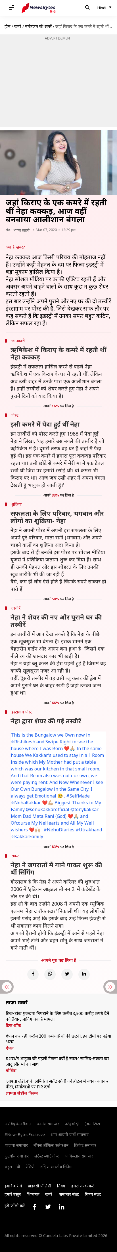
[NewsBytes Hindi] (39, 8)
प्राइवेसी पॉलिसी (39, 1186)
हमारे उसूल (13, 1194)
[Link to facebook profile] (34, 1207)
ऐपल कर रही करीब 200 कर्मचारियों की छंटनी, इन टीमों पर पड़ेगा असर (58, 1039)
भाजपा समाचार (16, 1145)
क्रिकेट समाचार (85, 1145)
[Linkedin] (84, 974)
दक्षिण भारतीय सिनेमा (56, 1166)
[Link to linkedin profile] (61, 1207)
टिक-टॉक (13, 1025)
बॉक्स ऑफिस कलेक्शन (51, 1145)
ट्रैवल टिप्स (92, 1123)
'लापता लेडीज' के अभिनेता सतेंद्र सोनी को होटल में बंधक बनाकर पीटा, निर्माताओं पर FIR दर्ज (57, 1084)
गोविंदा (11, 1070)
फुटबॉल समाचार (17, 1156)
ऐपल (10, 1048)
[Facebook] (33, 974)
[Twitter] (67, 974)
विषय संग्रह (93, 1194)
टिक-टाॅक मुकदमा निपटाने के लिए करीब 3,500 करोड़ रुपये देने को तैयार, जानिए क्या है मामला (57, 1016)
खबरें (17, 26)
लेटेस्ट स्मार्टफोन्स (47, 1156)
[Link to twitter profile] (48, 1207)
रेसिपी (30, 1166)
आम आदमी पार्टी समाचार (70, 1134)
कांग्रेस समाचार (48, 1123)
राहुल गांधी (12, 1166)
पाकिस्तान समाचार (79, 1156)
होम (8, 26)
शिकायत (33, 1194)
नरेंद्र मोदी (72, 1123)
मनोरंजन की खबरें (38, 26)
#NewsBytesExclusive (25, 1134)
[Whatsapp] (50, 974)
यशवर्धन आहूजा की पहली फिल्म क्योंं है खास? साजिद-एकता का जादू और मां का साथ (57, 1062)
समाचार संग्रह (69, 1194)
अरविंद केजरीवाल (18, 1123)
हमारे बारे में (13, 1186)
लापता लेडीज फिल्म (22, 1093)
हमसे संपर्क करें (82, 1186)
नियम (61, 1186)
